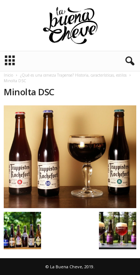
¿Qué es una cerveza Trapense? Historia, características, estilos (73, 75)
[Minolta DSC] (70, 156)
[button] (128, 61)
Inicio (8, 75)
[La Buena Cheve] (70, 25)
